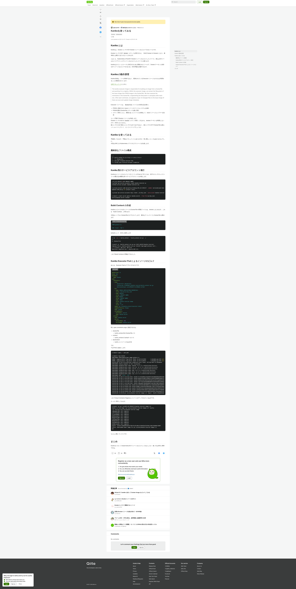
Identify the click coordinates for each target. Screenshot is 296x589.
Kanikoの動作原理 (179, 53)
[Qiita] (90, 2)
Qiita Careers (140, 5)
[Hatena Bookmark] (100, 32)
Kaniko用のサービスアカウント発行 (184, 60)
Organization (130, 5)
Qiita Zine (183, 568)
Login (199, 2)
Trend (89, 5)
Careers (199, 568)
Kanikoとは (177, 51)
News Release (200, 573)
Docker (113, 34)
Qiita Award (152, 579)
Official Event (109, 5)
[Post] (100, 23)
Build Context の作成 (181, 62)
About (134, 566)
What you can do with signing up (126, 474)
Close (20, 584)
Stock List (95, 5)
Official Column (120, 5)
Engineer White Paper (154, 581)
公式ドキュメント (116, 84)
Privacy (135, 571)
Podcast (167, 579)
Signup (206, 2)
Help (134, 581)
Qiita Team (183, 566)
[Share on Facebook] (100, 27)
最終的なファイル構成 (181, 58)
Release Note (152, 566)
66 (100, 12)
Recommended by (123, 488)
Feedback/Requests (138, 579)
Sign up (13, 584)
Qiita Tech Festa (153, 576)
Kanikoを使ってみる (180, 55)
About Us (199, 566)
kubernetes (119, 34)
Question (102, 5)
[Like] (100, 9)
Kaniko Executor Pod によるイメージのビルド (186, 65)
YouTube (167, 576)
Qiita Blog (199, 571)
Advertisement (136, 584)
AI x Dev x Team (151, 5)
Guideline (135, 573)
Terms (134, 568)
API (150, 584)
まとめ (176, 68)
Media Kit (135, 576)
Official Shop (184, 571)
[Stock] (100, 16)
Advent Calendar (153, 573)
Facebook (167, 573)
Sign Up (141, 547)
